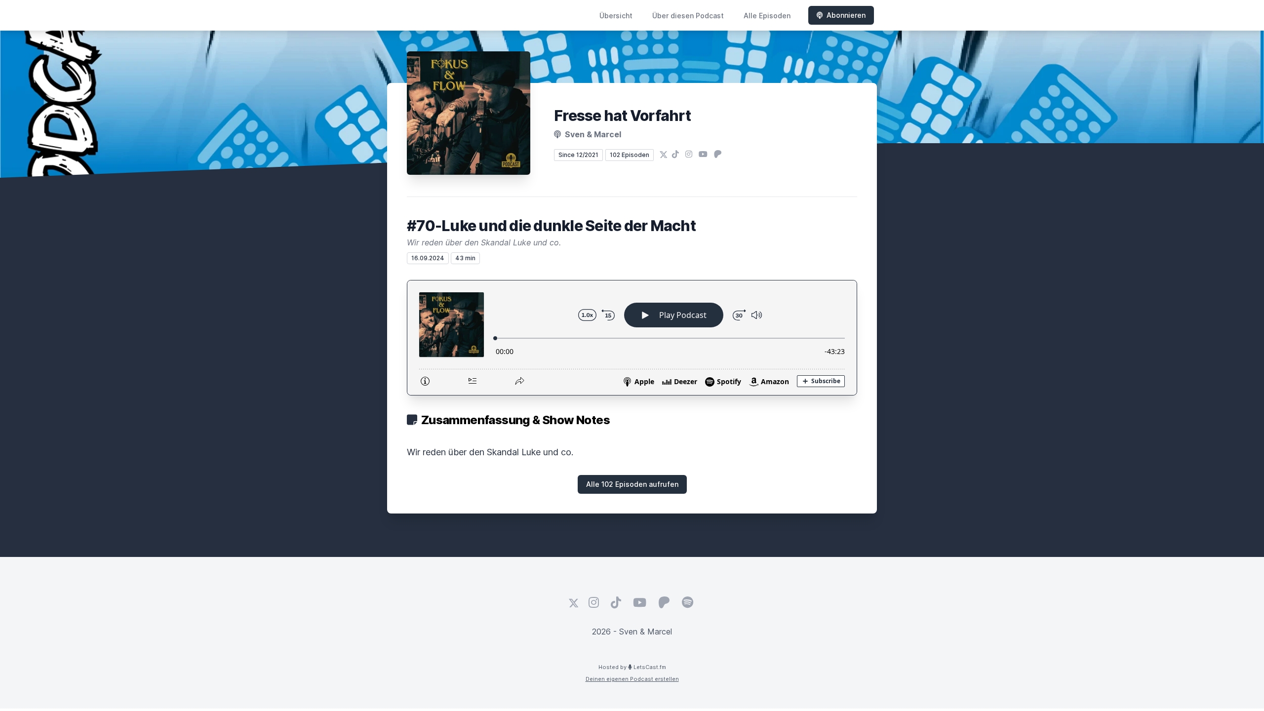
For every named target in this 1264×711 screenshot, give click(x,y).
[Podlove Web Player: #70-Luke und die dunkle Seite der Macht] (632, 337)
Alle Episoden (767, 15)
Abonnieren (846, 15)
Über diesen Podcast (688, 15)
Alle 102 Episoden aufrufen (632, 484)
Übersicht (615, 15)
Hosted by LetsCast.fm (632, 667)
